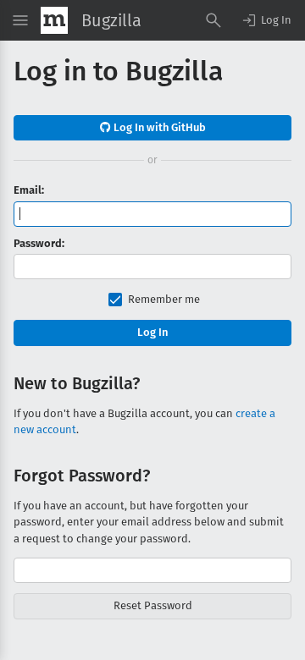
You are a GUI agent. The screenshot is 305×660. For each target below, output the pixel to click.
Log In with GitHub (158, 127)
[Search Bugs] (213, 20)
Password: (39, 243)
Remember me (164, 299)
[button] (266, 20)
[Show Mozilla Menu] (54, 20)
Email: (29, 190)
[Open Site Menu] (20, 20)
